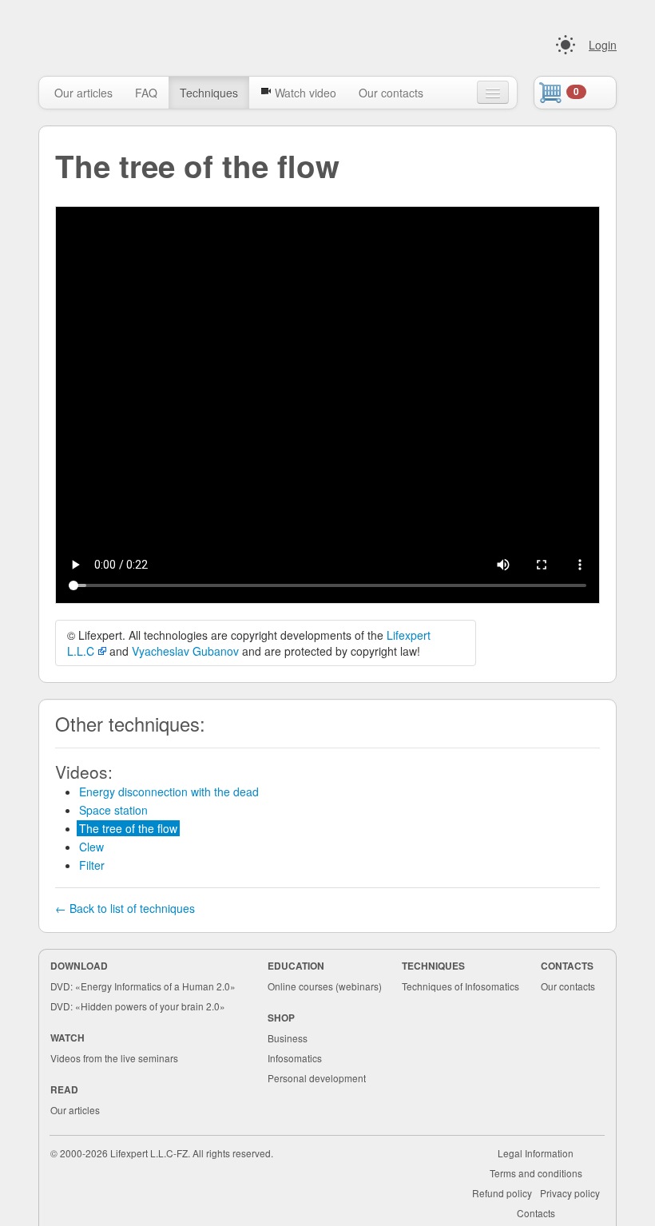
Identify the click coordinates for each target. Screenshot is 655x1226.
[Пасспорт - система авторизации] (566, 45)
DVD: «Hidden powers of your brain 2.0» (137, 1006)
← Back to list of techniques (125, 908)
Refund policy (502, 1193)
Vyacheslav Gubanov (185, 651)
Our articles (83, 93)
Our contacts (391, 93)
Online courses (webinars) (325, 986)
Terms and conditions (536, 1173)
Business (288, 1038)
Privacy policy (570, 1193)
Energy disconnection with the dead (169, 791)
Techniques (209, 93)
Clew (91, 847)
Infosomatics (295, 1058)
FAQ (146, 93)
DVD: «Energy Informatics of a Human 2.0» (143, 986)
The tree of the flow (128, 828)
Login (603, 45)
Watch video (304, 93)
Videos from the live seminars (114, 1058)
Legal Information (536, 1153)
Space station (113, 810)
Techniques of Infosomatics (460, 986)
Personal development (317, 1078)
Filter (92, 865)
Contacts (536, 1213)
